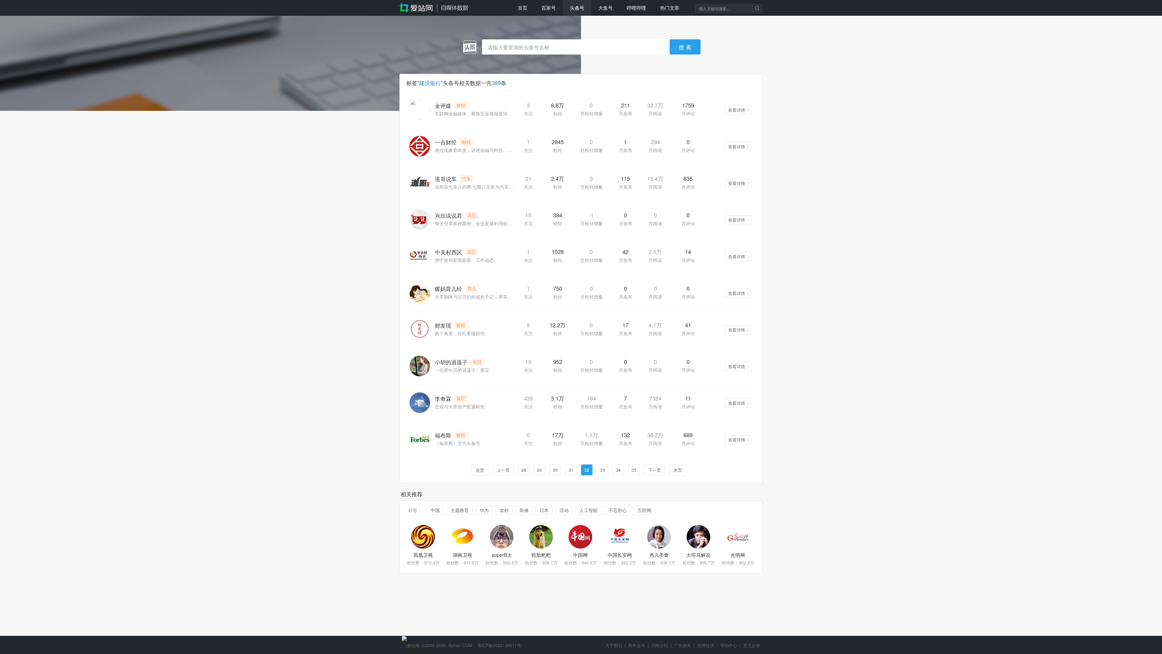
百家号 (548, 7)
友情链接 (705, 645)
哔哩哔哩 (636, 7)
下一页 (654, 470)
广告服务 (682, 645)
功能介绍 (659, 645)
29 (539, 470)
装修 (524, 510)
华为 (484, 510)
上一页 (503, 470)
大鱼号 (605, 7)
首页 (522, 7)
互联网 (644, 510)
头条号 (577, 7)
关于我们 (613, 645)
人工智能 (588, 510)
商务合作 (636, 645)
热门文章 (669, 7)
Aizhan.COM (460, 645)
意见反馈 (751, 645)
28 (523, 470)
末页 (678, 470)
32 (586, 470)
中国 (435, 510)
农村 (504, 510)
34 (618, 470)
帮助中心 (728, 645)
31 (571, 470)
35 (634, 470)
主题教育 (460, 510)
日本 (544, 510)
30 (555, 470)
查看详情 (736, 110)
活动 (564, 510)
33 (602, 470)
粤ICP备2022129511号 (499, 645)
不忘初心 (618, 510)
